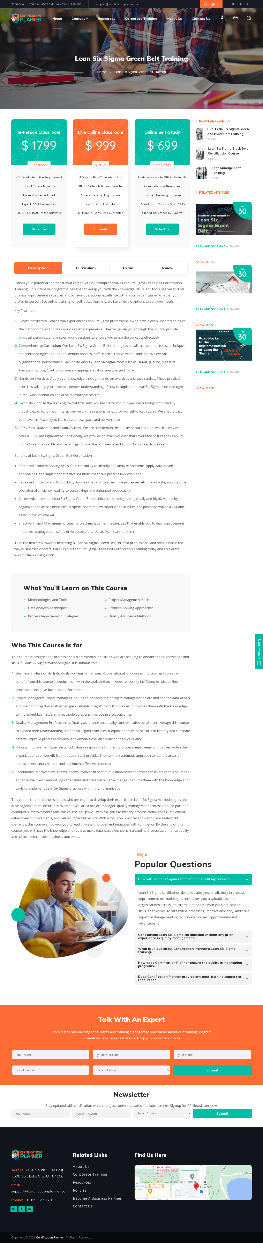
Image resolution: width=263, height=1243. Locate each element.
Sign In (213, 4)
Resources (82, 1182)
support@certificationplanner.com (118, 4)
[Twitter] (13, 1209)
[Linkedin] (30, 1209)
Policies (79, 1190)
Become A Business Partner (97, 1198)
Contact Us (83, 1206)
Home (101, 72)
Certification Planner (50, 1237)
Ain (236, 246)
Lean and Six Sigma (210, 246)
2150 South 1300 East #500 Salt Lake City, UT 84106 (46, 4)
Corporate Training (90, 1174)
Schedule (39, 229)
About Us (81, 1166)
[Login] (222, 18)
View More (205, 262)
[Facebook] (21, 1209)
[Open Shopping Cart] (235, 18)
